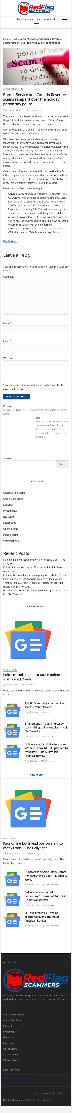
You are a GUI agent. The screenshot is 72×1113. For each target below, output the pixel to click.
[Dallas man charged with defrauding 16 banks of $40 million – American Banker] (12, 899)
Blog (14, 38)
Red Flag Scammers (42, 1093)
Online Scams (10, 528)
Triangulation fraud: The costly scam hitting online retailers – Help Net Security (46, 727)
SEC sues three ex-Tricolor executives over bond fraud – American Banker (43, 916)
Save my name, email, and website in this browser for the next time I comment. (34, 387)
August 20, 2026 (33, 926)
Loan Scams (9, 522)
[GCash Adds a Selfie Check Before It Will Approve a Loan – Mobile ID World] (12, 879)
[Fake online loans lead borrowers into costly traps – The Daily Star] (36, 809)
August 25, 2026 (33, 885)
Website (8, 358)
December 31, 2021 (14, 110)
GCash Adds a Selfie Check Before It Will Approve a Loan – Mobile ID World (46, 875)
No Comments (36, 110)
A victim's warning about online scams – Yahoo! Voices (44, 705)
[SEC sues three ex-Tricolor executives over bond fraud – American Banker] (12, 920)
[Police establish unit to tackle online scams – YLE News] (36, 640)
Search (7, 458)
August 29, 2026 (12, 853)
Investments (10, 510)
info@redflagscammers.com (20, 1078)
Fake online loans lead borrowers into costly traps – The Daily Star (33, 845)
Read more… (10, 241)
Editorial (8, 504)
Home (6, 38)
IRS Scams (8, 516)
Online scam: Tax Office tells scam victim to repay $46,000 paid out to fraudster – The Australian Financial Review (46, 750)
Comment (9, 276)
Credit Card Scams (13, 89)
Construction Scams (14, 492)
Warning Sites (11, 540)
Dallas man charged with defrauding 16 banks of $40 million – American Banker (46, 896)
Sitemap (7, 1005)
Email (7, 340)
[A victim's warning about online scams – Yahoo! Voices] (12, 710)
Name (7, 322)
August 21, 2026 (33, 905)
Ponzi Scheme (10, 534)
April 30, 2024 (11, 684)
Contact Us (61, 1093)
